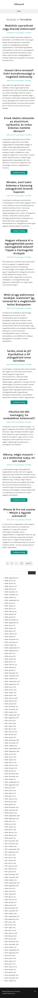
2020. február (9, 768)
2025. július (9, 603)
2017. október (9, 846)
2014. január (9, 972)
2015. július (8, 922)
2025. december (10, 592)
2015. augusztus (10, 919)
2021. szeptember (11, 715)
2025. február (9, 614)
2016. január (9, 905)
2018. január (9, 838)
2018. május (9, 827)
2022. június (9, 690)
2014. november (10, 944)
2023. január (9, 670)
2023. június (9, 656)
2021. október (9, 712)
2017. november (10, 844)
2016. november (10, 877)
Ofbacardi (19, 4)
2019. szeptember (11, 782)
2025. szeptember (11, 600)
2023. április (9, 662)
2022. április (9, 695)
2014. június (9, 958)
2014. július (8, 955)
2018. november (10, 810)
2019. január (9, 804)
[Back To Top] (35, 991)
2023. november (10, 642)
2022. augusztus (10, 684)
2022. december (10, 673)
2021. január (9, 737)
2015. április (9, 930)
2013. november (10, 978)
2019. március (9, 799)
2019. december (10, 774)
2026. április (9, 583)
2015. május (9, 927)
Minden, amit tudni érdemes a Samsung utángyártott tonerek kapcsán (19, 187)
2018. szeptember (11, 816)
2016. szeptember (11, 883)
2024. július (9, 625)
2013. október (9, 981)
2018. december (10, 807)
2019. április (9, 796)
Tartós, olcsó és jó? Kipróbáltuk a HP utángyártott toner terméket (19, 355)
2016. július (8, 888)
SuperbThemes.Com (8, 993)
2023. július (9, 653)
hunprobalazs (19, 33)
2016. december (10, 874)
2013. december (10, 975)
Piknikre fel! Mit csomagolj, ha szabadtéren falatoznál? (19, 415)
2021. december (10, 706)
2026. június (9, 581)
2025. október (9, 597)
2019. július (8, 788)
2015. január (9, 939)
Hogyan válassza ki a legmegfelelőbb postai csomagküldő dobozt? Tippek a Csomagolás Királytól (19, 247)
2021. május (9, 726)
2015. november (10, 911)
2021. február (9, 734)
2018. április (9, 830)
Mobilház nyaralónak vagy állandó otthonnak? (19, 27)
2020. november (10, 743)
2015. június (9, 925)
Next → (28, 563)
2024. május (9, 628)
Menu (19, 11)
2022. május (9, 692)
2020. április (9, 762)
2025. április (9, 609)
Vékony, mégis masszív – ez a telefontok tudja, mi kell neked (19, 458)
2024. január (9, 636)
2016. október (9, 880)
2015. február (9, 936)
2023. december (10, 639)
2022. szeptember (11, 681)
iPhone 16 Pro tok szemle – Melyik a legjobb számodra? (19, 513)
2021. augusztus (10, 718)
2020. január (9, 771)
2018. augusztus (10, 818)
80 (22, 563)
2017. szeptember (10, 849)
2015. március (9, 933)
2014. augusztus (10, 953)
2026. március (10, 586)
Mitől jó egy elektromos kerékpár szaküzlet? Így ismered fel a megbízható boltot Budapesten (19, 299)
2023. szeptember (11, 648)
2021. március (9, 732)
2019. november (10, 776)
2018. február (9, 835)
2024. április (9, 631)
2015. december (10, 908)
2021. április (9, 729)
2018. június (9, 824)
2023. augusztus (10, 650)
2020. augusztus (10, 751)
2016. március (9, 899)
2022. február (9, 701)
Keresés (31, 573)
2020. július (9, 754)
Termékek (28, 33)
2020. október (9, 746)
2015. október (9, 913)
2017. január (9, 871)
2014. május (9, 961)
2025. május (9, 606)
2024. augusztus (10, 622)
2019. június (9, 790)
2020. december (10, 740)
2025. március (9, 611)
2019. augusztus (10, 785)
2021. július (8, 720)
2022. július (9, 687)
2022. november (10, 676)
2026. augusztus (10, 578)
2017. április (9, 863)
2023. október (9, 645)
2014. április (9, 964)
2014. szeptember (11, 950)
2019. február (9, 802)
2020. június (9, 757)
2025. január (9, 617)
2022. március (10, 698)
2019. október (9, 779)
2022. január (9, 704)
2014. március (9, 967)
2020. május (9, 760)
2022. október (9, 678)
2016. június (9, 891)
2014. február (9, 969)
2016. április (9, 897)
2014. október (9, 947)
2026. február (9, 589)
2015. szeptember (10, 916)
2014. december (10, 941)
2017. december (10, 841)
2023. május (9, 659)
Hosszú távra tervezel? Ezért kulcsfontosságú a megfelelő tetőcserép (19, 73)
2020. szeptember (11, 748)
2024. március (10, 634)
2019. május (9, 793)
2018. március (9, 832)
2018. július (8, 821)
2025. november (10, 595)
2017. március (9, 866)
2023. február (9, 667)
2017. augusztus (10, 852)
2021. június (9, 723)
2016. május (9, 894)
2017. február (9, 869)
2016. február (9, 902)
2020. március (10, 765)
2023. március (10, 664)
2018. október (9, 813)
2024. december (10, 620)
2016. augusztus (10, 885)
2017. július (8, 855)
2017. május (9, 860)
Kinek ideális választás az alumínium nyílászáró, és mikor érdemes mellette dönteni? (19, 125)
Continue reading (19, 173)
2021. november (10, 709)
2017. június (9, 858)
